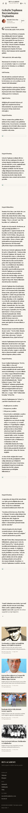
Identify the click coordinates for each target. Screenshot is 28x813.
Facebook (4, 798)
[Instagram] (6, 3)
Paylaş (22, 21)
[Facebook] (3, 3)
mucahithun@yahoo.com (9, 796)
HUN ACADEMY (14, 1)
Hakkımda (5, 787)
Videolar (4, 775)
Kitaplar (4, 778)
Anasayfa (4, 784)
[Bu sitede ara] (25, 3)
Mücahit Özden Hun (12, 20)
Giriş (3, 789)
